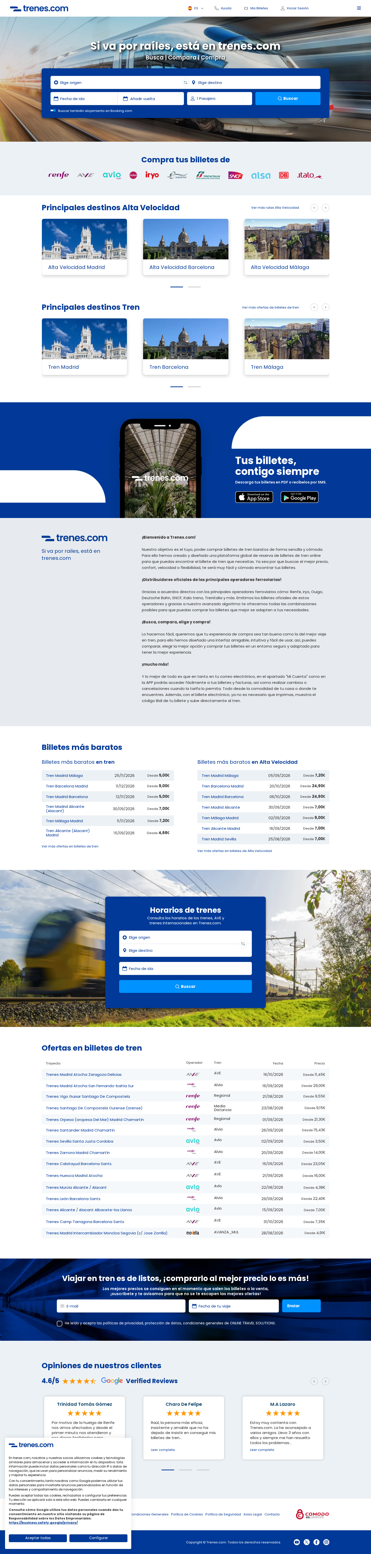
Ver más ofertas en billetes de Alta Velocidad (234, 850)
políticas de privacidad (123, 1323)
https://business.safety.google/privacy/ (43, 1522)
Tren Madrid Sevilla (219, 839)
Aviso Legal (253, 1514)
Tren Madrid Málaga (64, 775)
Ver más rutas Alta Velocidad (275, 207)
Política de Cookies (187, 1514)
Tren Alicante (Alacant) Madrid (68, 833)
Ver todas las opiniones (61, 1480)
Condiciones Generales (149, 1514)
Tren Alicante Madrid (221, 828)
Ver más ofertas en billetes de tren (70, 846)
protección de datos (163, 1323)
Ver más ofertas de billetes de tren (270, 307)
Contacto (272, 1514)
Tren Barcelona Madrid (67, 786)
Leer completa (163, 1450)
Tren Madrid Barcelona (67, 796)
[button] (176, 386)
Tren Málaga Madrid (64, 821)
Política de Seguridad (223, 1514)
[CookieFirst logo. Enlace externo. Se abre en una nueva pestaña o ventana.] (31, 1445)
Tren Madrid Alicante (221, 807)
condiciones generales (203, 1323)
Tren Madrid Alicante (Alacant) (65, 808)
